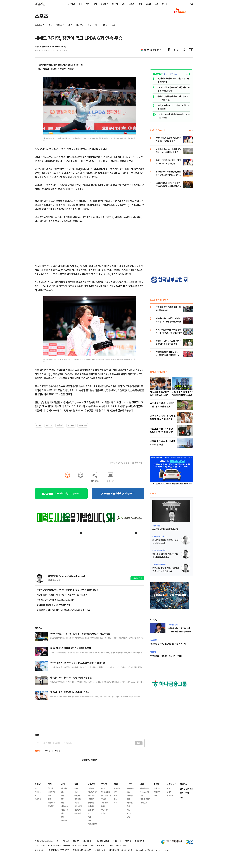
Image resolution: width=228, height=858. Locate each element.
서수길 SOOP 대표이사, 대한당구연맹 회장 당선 (71, 677)
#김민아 (60, 425)
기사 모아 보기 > (55, 580)
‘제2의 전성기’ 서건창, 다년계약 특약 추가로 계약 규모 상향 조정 (62, 595)
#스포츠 (71, 425)
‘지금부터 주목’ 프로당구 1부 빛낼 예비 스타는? (70, 692)
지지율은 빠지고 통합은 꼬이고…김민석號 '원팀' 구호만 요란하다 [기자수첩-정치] (180, 631)
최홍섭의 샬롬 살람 (158, 550)
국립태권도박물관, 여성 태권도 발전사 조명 (53, 605)
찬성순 (48, 751)
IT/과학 (115, 4)
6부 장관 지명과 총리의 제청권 (165, 529)
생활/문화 (104, 4)
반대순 (57, 751)
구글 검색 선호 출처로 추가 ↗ (152, 50)
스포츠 (131, 4)
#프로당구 (83, 425)
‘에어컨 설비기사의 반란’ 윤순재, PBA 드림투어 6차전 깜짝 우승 (77, 663)
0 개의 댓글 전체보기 (89, 760)
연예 (123, 4)
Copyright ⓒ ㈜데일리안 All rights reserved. (153, 850)
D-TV (164, 4)
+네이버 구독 (137, 578)
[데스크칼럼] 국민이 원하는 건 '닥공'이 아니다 (168, 643)
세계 (140, 4)
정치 (80, 4)
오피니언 (71, 4)
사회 (87, 4)
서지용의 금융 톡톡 (158, 564)
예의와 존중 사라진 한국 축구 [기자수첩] (166, 656)
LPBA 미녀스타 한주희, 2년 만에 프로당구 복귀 (70, 648)
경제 (95, 4)
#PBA (38, 425)
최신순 (38, 751)
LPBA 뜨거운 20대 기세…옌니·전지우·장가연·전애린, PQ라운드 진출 (80, 633)
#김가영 (49, 425)
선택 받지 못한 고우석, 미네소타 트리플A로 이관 (55, 600)
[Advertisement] (90, 718)
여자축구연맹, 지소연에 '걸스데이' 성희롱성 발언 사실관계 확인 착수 (63, 610)
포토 (156, 4)
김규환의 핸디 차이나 (159, 536)
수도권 (148, 4)
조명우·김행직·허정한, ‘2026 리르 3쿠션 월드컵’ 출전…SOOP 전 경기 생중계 (67, 589)
